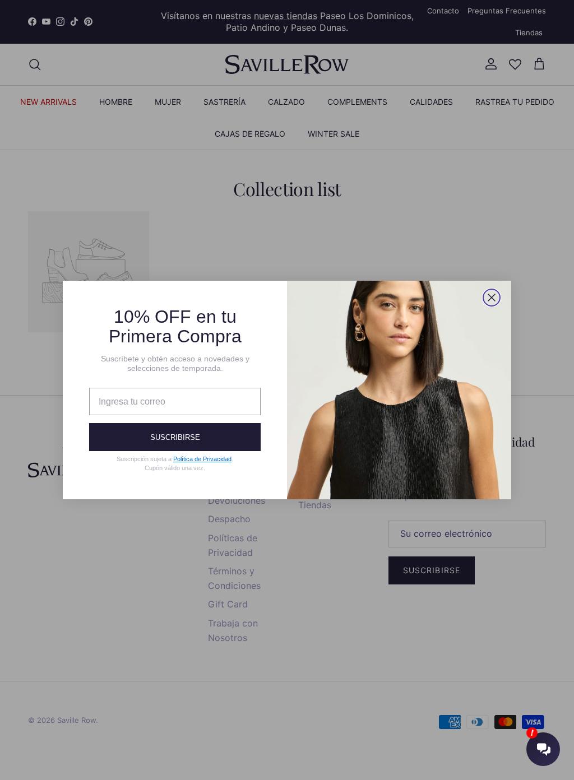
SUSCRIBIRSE (175, 437)
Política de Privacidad (202, 459)
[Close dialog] (491, 297)
